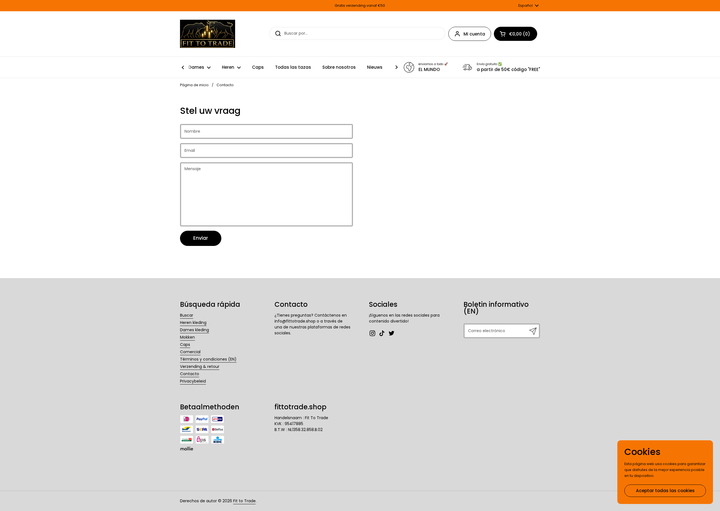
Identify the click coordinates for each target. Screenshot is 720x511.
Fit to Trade (244, 501)
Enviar (200, 238)
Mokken (187, 337)
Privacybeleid (193, 381)
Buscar (186, 315)
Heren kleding (193, 322)
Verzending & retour (199, 366)
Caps (185, 344)
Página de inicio (194, 85)
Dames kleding (194, 330)
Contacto (189, 374)
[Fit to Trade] (207, 34)
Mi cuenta (474, 34)
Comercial (190, 352)
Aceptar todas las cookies (665, 490)
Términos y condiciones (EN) (208, 359)
